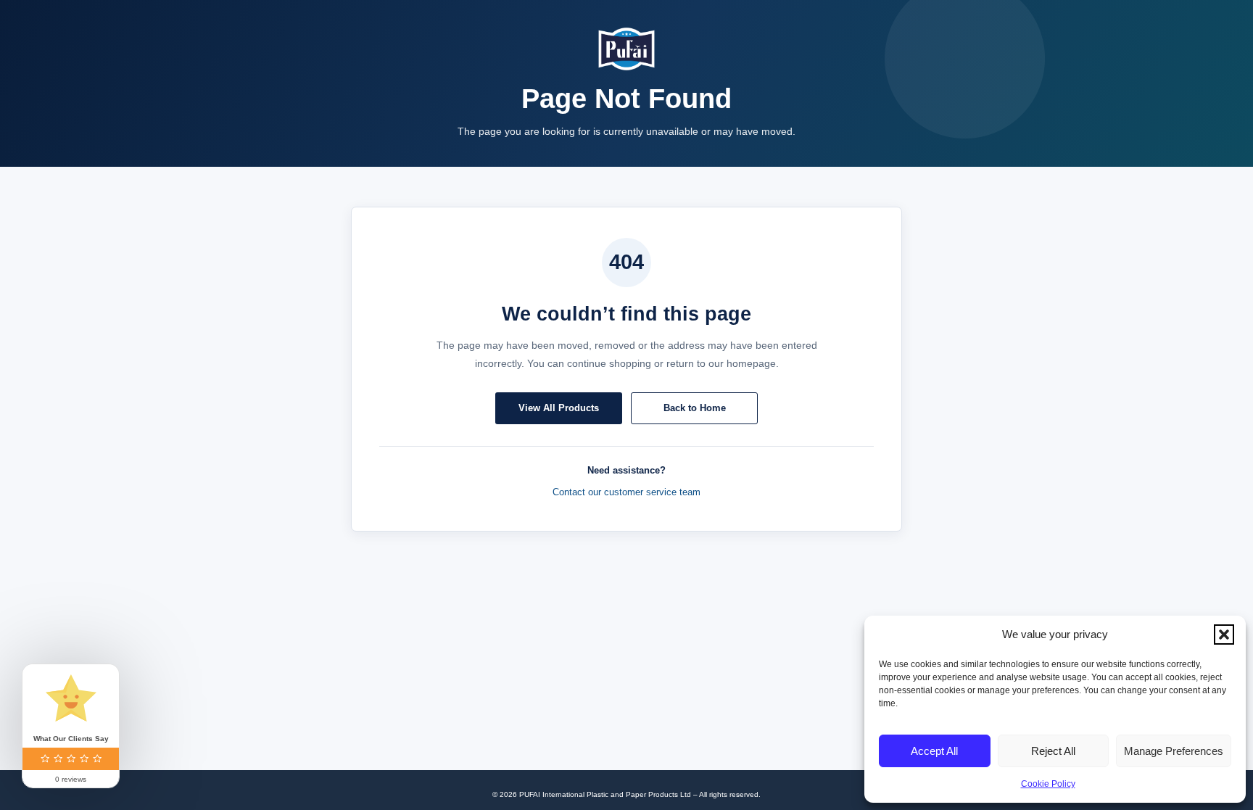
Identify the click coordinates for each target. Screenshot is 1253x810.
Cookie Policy (1048, 784)
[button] (1224, 634)
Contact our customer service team (626, 492)
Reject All (1053, 751)
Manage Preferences (1173, 751)
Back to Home (694, 407)
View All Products (558, 407)
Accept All (934, 751)
